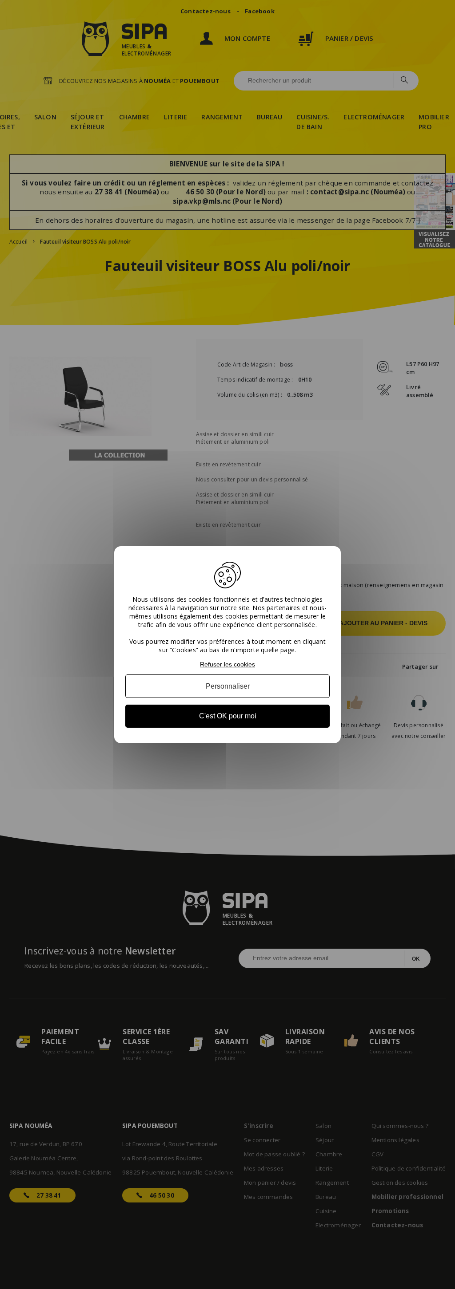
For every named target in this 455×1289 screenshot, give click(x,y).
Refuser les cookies (227, 663)
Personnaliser (228, 686)
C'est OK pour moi (227, 716)
